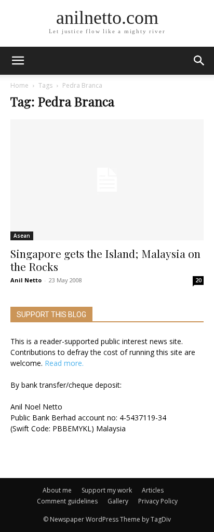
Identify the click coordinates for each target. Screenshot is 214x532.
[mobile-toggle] (17, 61)
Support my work (107, 490)
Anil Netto (26, 280)
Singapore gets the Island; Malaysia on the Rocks (105, 260)
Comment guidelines (67, 501)
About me (57, 490)
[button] (199, 61)
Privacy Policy (158, 501)
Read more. (64, 363)
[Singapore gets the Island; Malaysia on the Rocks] (107, 179)
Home (19, 85)
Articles (153, 490)
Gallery (118, 501)
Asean (22, 235)
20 (198, 280)
